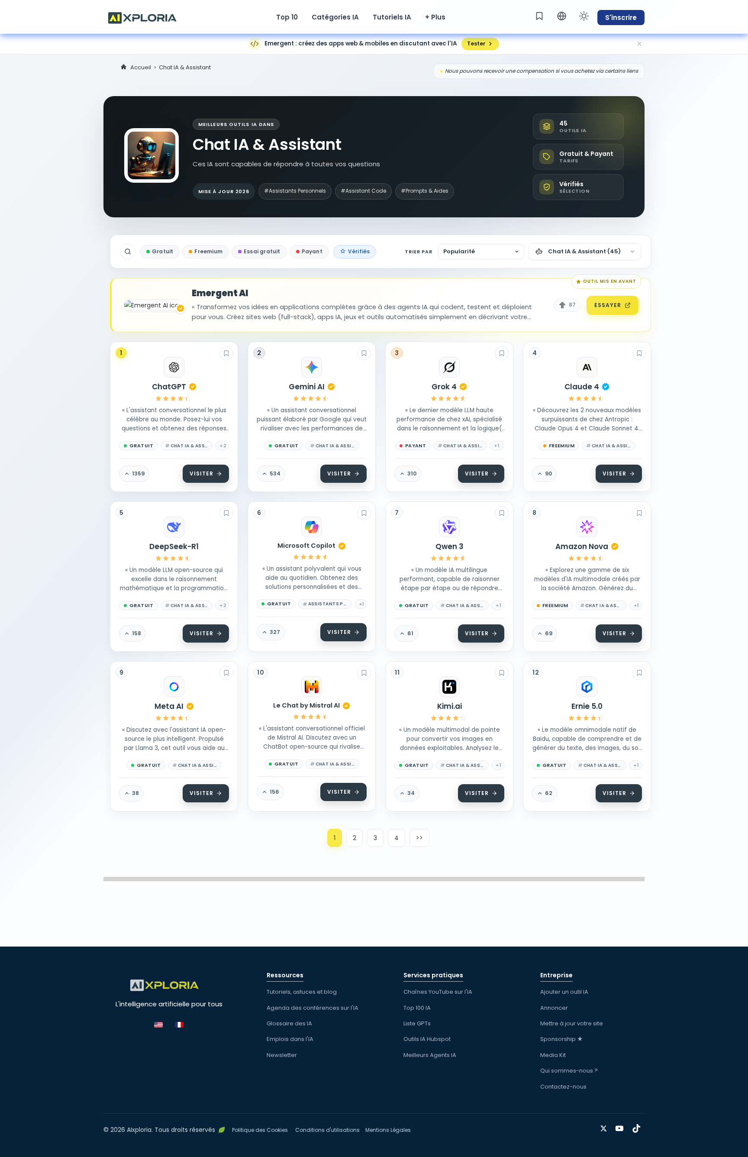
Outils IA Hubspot (427, 1039)
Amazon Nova (581, 546)
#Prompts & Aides (424, 190)
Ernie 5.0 (587, 706)
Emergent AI (220, 293)
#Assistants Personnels (295, 190)
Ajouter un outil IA (564, 992)
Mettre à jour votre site (571, 1023)
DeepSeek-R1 (174, 546)
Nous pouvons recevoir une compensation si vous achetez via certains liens (541, 71)
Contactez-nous (563, 1087)
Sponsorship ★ (561, 1039)
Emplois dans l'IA (290, 1039)
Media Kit (553, 1055)
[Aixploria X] (605, 1127)
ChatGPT (169, 386)
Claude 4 (581, 386)
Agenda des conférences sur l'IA (312, 1008)
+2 (222, 445)
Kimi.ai (449, 706)
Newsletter (282, 1055)
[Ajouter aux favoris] (226, 353)
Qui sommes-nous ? (569, 1071)
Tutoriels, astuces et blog (302, 992)
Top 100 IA (417, 1008)
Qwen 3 (449, 546)
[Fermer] (639, 43)
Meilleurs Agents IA (429, 1055)
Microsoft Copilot (306, 546)
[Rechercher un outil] (127, 251)
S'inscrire (621, 17)
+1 (497, 445)
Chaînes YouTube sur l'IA (437, 992)
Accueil (140, 67)
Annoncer (554, 1008)
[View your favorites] (539, 16)
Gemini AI (307, 386)
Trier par (418, 251)
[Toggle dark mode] (584, 16)
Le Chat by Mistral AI (306, 705)
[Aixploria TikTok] (638, 1127)
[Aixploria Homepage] (146, 17)
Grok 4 (444, 386)
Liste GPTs (417, 1023)
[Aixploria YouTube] (621, 1127)
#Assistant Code (363, 190)
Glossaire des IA (289, 1023)
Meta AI (169, 706)
